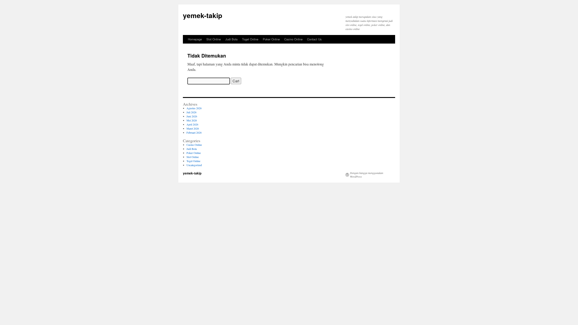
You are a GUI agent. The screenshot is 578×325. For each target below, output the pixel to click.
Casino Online (293, 39)
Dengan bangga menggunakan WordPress (366, 174)
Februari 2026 (194, 132)
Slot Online (213, 39)
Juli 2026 (191, 112)
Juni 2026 (191, 116)
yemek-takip (202, 15)
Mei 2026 (191, 120)
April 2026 (192, 124)
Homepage (195, 39)
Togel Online (250, 39)
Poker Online (271, 39)
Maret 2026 (192, 128)
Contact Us (314, 39)
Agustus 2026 (194, 108)
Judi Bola (231, 39)
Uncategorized (194, 165)
